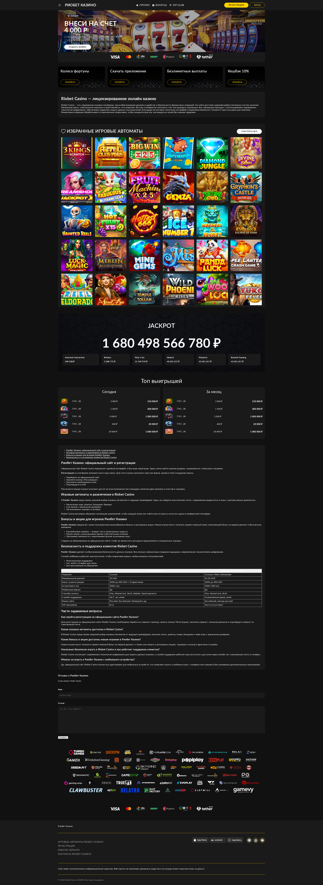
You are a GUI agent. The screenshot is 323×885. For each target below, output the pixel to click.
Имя (60, 690)
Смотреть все (249, 131)
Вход (257, 5)
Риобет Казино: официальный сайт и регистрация (91, 450)
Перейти (70, 82)
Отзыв (61, 703)
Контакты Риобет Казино (74, 854)
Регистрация (236, 5)
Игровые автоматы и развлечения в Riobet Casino (90, 453)
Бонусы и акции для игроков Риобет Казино (88, 455)
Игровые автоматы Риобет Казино (80, 842)
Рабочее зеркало (69, 850)
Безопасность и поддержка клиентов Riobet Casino (91, 457)
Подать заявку (78, 47)
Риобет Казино (80, 5)
